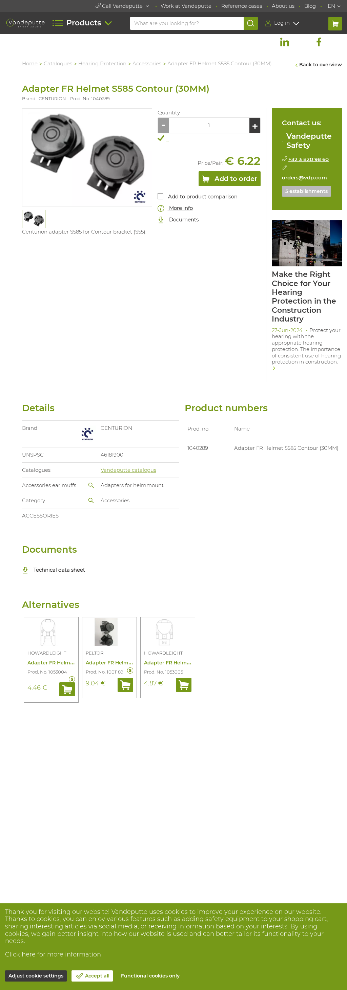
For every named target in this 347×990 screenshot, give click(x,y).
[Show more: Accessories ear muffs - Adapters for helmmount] (91, 485)
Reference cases (241, 6)
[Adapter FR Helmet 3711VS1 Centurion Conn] (51, 633)
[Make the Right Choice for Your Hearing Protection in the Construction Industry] (307, 297)
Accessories (146, 63)
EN (331, 6)
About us (283, 6)
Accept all (97, 976)
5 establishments (306, 191)
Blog (310, 6)
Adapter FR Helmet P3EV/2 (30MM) (128, 663)
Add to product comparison (203, 196)
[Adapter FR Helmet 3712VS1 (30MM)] (167, 633)
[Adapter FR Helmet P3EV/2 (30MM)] (109, 633)
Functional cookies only (150, 976)
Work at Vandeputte (186, 6)
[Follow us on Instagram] (301, 42)
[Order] (67, 689)
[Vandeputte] (25, 23)
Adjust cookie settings (35, 976)
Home (30, 63)
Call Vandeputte (122, 6)
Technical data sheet (58, 570)
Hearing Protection (102, 63)
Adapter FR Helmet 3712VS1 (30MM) (187, 663)
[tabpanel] (33, 219)
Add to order (235, 179)
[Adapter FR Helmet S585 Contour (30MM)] (87, 157)
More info (180, 208)
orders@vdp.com (304, 177)
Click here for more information (53, 954)
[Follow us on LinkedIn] (284, 42)
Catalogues (58, 63)
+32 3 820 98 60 (308, 159)
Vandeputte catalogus (128, 470)
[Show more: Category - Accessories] (91, 500)
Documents (183, 219)
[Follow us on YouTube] (336, 42)
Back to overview (320, 65)
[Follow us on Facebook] (319, 42)
